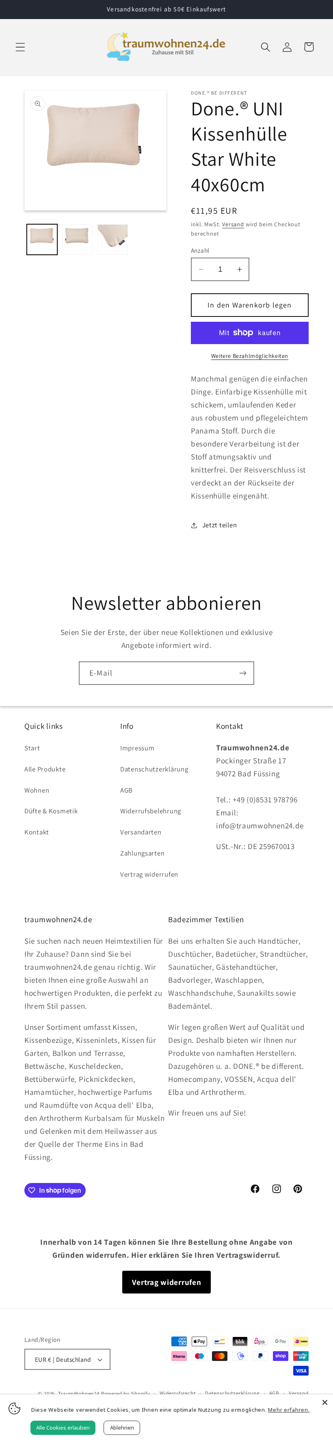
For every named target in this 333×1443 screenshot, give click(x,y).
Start (32, 747)
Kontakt (36, 832)
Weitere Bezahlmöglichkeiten (249, 356)
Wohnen (36, 790)
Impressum (137, 747)
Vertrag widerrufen (149, 874)
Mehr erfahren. (288, 1409)
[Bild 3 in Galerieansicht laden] (112, 239)
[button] (20, 47)
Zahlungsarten (142, 853)
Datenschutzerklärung (154, 769)
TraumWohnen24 (78, 1393)
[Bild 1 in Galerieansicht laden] (42, 239)
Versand (233, 224)
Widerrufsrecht (178, 1393)
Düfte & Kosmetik (51, 810)
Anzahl (200, 250)
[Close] (325, 1402)
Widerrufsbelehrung (150, 810)
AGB (126, 790)
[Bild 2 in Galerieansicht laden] (77, 239)
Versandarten (141, 832)
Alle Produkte (44, 769)
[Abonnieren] (242, 673)
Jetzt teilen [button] (219, 524)
